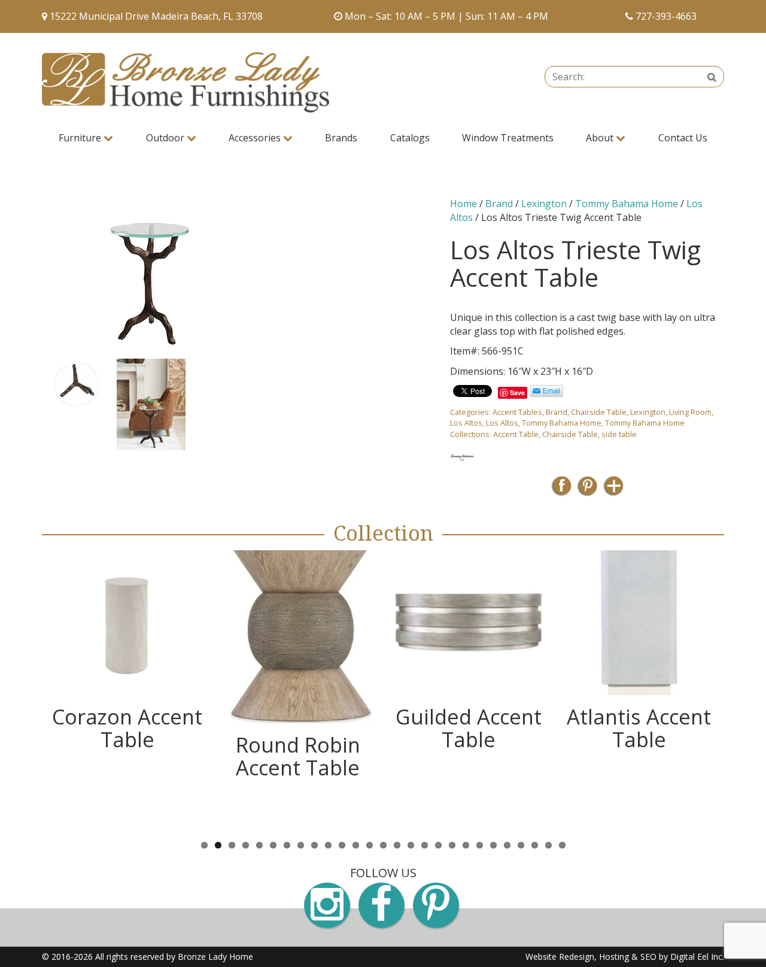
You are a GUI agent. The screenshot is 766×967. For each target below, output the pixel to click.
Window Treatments (508, 137)
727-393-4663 (666, 16)
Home (463, 203)
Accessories (256, 137)
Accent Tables (517, 412)
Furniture (81, 137)
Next (450, 404)
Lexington (544, 203)
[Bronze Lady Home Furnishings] (185, 82)
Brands (341, 137)
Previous (24, 404)
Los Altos (466, 422)
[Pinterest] (587, 489)
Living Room (690, 412)
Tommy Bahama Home (626, 203)
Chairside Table (599, 412)
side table (619, 434)
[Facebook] (561, 489)
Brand (499, 203)
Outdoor (166, 137)
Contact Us (682, 137)
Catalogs (410, 137)
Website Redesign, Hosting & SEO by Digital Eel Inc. (624, 956)
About (601, 137)
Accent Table (516, 434)
